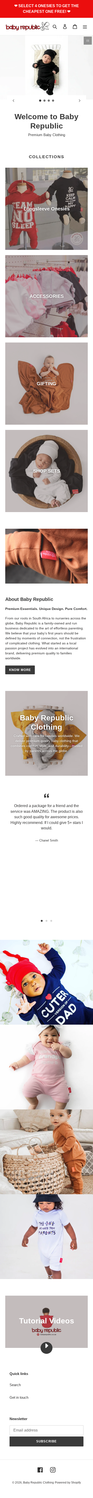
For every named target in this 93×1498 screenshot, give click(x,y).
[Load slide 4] (53, 101)
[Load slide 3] (49, 101)
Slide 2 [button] (46, 911)
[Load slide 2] (44, 101)
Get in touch (19, 1388)
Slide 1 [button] (41, 911)
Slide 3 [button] (51, 911)
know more (20, 660)
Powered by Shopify (68, 1473)
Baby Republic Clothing (38, 1473)
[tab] (41, 911)
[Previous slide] (13, 100)
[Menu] (85, 26)
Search (15, 1376)
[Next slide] (79, 100)
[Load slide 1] (40, 101)
